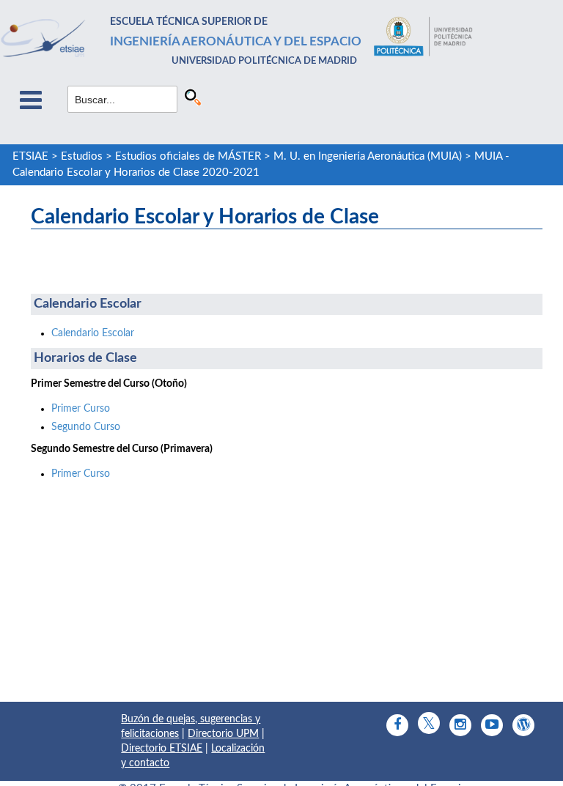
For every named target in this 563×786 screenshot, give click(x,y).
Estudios (82, 156)
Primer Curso (80, 409)
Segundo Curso (85, 427)
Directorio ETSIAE (161, 749)
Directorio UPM (223, 734)
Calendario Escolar (92, 333)
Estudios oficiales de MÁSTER (188, 156)
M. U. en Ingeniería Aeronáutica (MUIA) (367, 156)
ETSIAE (30, 156)
